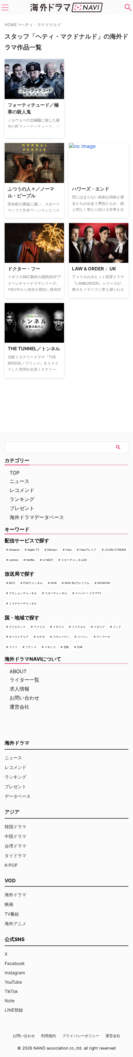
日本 (80, 647)
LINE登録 (14, 1010)
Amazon (14, 549)
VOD (10, 880)
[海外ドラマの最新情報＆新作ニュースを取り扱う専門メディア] (66, 7)
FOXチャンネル (33, 583)
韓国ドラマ (15, 826)
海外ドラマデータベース (37, 517)
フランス (30, 647)
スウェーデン (61, 636)
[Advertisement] (100, 98)
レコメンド (22, 490)
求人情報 (19, 689)
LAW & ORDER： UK (94, 269)
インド (117, 626)
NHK (54, 583)
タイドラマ (15, 855)
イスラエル (79, 626)
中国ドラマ (15, 836)
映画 (9, 904)
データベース (18, 796)
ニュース (19, 481)
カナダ (40, 636)
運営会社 (19, 707)
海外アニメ (15, 923)
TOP (14, 473)
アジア (12, 812)
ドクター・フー (24, 269)
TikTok (11, 991)
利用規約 (48, 1035)
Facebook (15, 963)
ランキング (22, 499)
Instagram (15, 972)
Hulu (68, 549)
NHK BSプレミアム (77, 583)
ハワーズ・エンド (90, 189)
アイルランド (17, 626)
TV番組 (12, 914)
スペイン (82, 636)
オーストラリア (18, 636)
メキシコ (50, 647)
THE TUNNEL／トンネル (34, 349)
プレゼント (22, 508)
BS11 (12, 583)
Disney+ (52, 549)
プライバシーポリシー (80, 1035)
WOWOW (103, 583)
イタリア (99, 626)
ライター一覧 (24, 680)
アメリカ (39, 626)
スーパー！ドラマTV (88, 593)
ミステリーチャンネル (23, 603)
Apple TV (33, 549)
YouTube (13, 982)
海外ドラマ (15, 894)
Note (10, 1000)
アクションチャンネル (23, 593)
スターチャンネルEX (74, 560)
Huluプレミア (88, 549)
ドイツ (13, 647)
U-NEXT (48, 560)
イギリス (58, 626)
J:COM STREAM (115, 549)
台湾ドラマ (15, 845)
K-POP (11, 865)
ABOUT (18, 671)
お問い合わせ (24, 698)
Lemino (13, 560)
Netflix (30, 560)
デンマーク (103, 636)
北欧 (66, 647)
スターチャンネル (56, 593)
